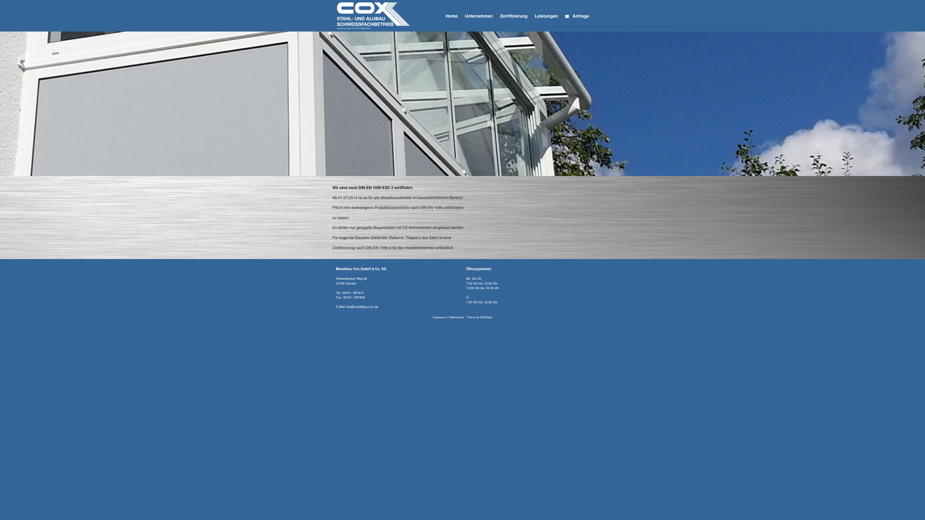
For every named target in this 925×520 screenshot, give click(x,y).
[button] (5, 104)
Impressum (440, 317)
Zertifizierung (514, 16)
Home (452, 16)
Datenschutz (456, 317)
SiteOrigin (486, 317)
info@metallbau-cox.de (362, 306)
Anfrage (581, 16)
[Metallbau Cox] (373, 15)
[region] (462, 104)
